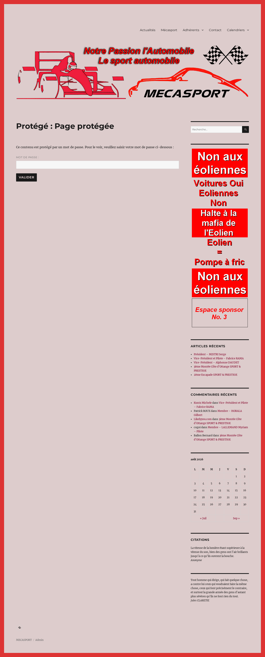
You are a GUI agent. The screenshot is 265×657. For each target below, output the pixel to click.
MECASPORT (24, 640)
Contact (215, 30)
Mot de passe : (27, 157)
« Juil (203, 518)
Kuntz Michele (203, 402)
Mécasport (169, 30)
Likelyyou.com (203, 419)
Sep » (236, 518)
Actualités (147, 30)
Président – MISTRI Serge (210, 354)
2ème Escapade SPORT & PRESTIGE (215, 374)
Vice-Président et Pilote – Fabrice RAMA (219, 358)
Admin (39, 640)
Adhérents (191, 30)
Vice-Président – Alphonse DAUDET (216, 362)
